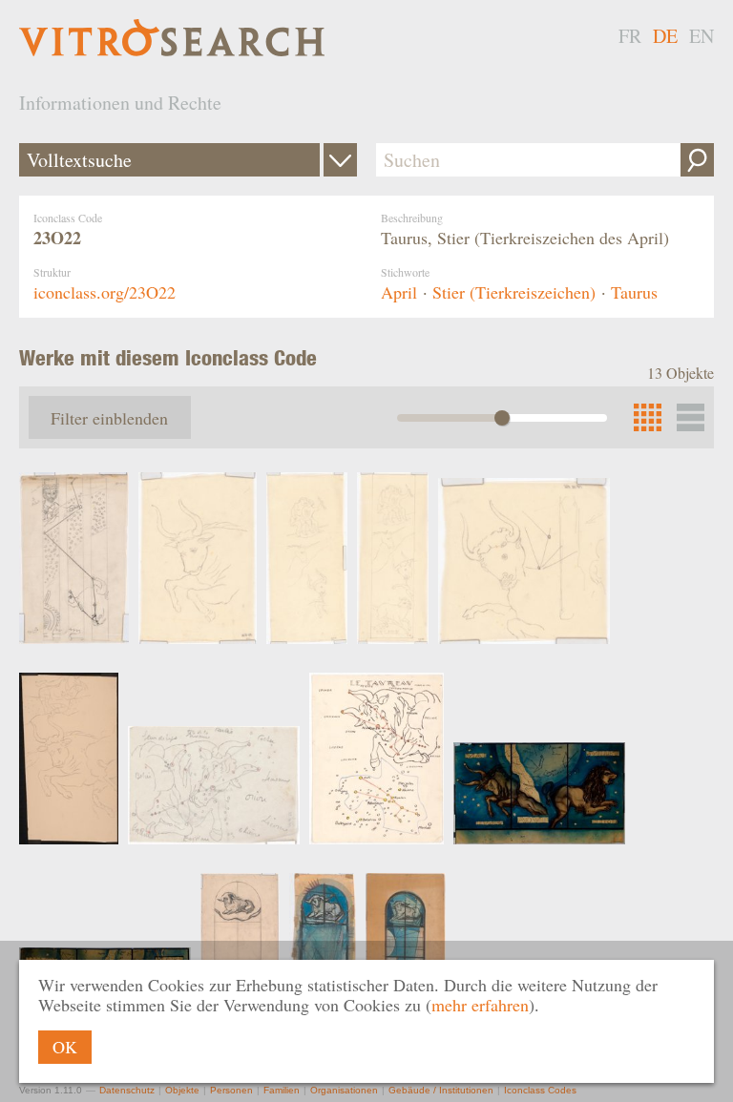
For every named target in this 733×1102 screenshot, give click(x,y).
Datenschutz (127, 1090)
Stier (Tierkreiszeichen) (514, 292)
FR (629, 36)
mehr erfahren (480, 1004)
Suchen (697, 160)
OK (64, 1046)
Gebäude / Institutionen (440, 1090)
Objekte (182, 1090)
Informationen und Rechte (120, 102)
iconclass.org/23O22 (104, 292)
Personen (231, 1090)
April (399, 292)
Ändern (340, 160)
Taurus (634, 292)
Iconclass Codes (540, 1090)
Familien (281, 1090)
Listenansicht (690, 417)
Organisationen (344, 1090)
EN (701, 36)
